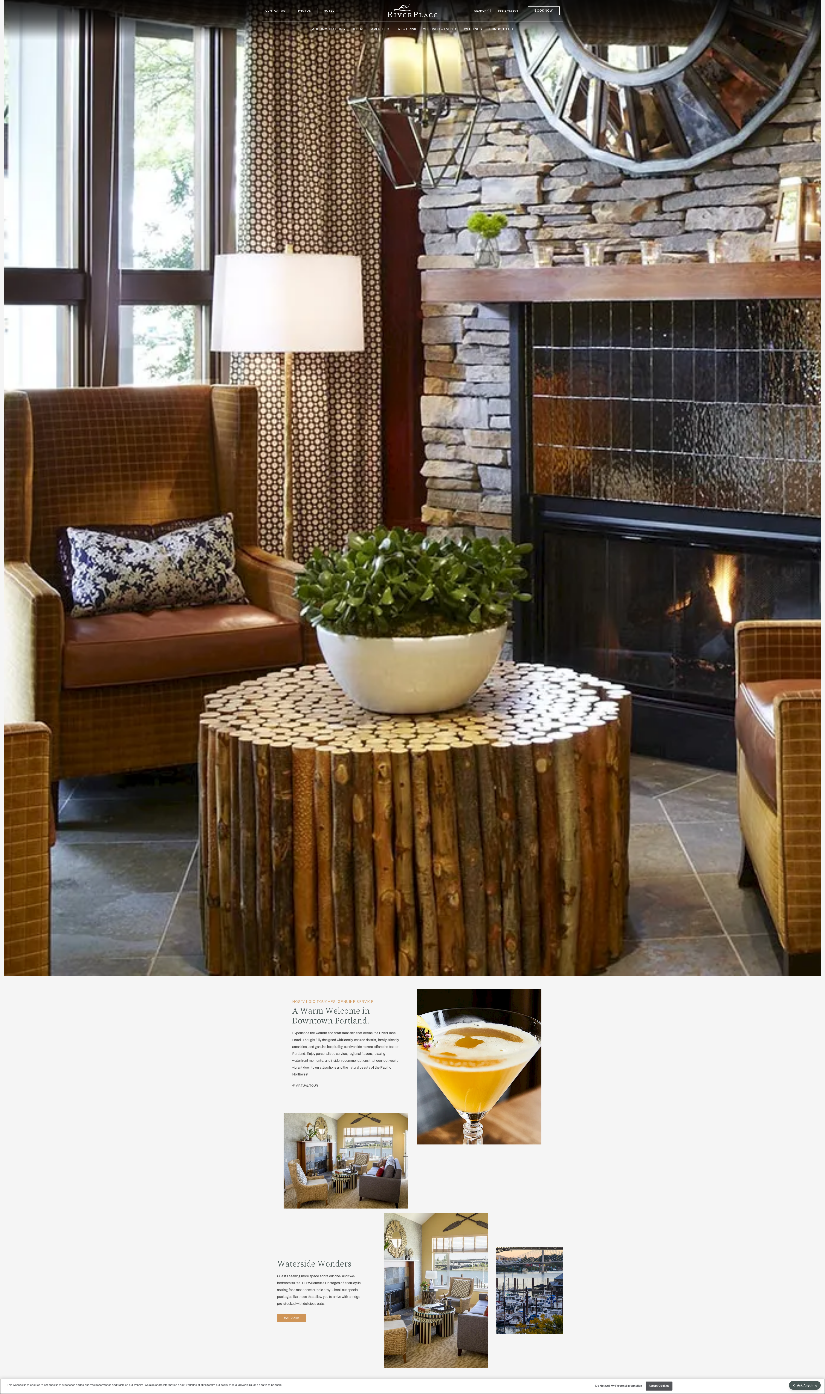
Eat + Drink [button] (406, 29)
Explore (291, 1317)
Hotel (329, 10)
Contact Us (275, 10)
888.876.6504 (508, 10)
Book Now (544, 10)
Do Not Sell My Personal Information (618, 1385)
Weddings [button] (473, 29)
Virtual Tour (306, 1085)
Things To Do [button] (501, 29)
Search (480, 10)
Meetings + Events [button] (440, 29)
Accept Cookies (659, 1385)
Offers (358, 29)
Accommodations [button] (328, 29)
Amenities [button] (380, 29)
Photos (304, 10)
